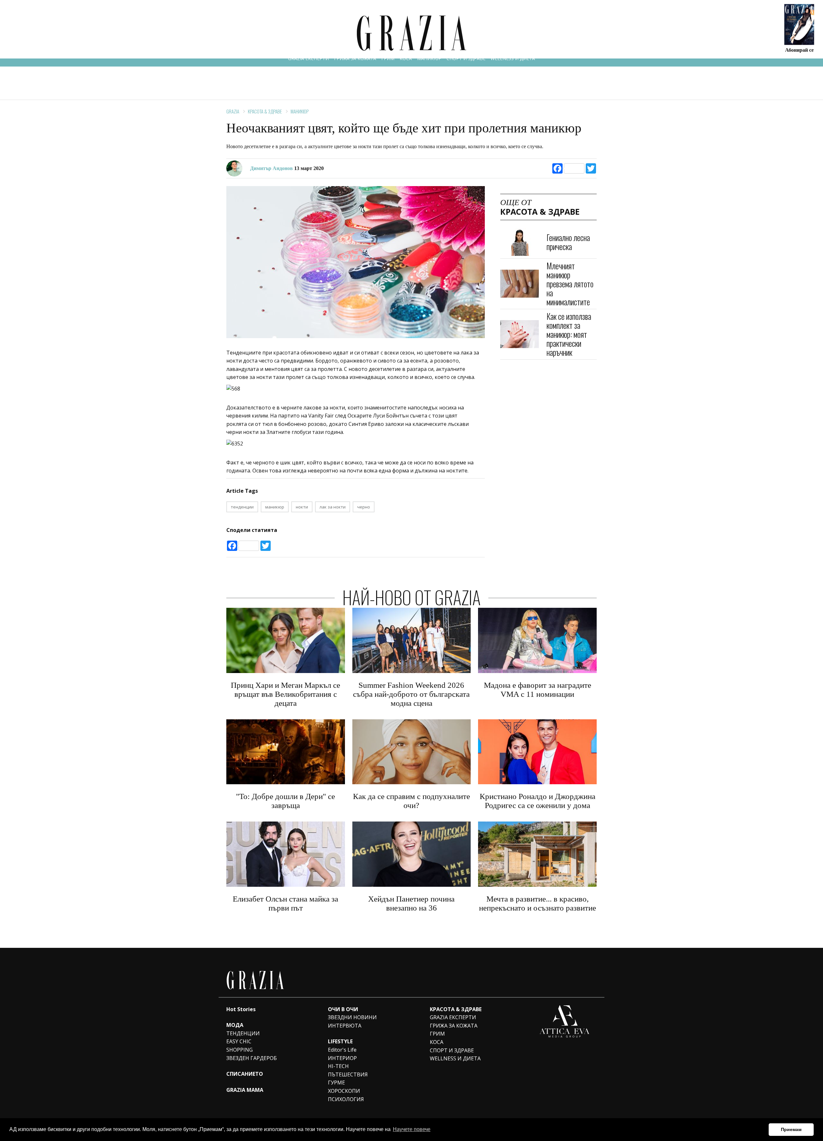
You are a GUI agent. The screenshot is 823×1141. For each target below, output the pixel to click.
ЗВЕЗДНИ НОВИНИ (352, 1017)
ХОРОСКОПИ (344, 1090)
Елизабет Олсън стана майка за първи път (285, 903)
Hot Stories (241, 1009)
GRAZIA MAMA (244, 1089)
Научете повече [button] (411, 1129)
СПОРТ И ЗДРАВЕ (466, 58)
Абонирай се (799, 49)
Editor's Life (342, 1049)
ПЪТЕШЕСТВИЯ (348, 1074)
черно (363, 507)
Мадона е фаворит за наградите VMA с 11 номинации (537, 689)
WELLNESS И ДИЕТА (513, 58)
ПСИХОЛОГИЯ (346, 1099)
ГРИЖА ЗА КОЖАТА (355, 58)
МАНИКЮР (429, 58)
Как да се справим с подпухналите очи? (411, 801)
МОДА (234, 1025)
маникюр (274, 507)
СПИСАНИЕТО (244, 1073)
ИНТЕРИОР (342, 1058)
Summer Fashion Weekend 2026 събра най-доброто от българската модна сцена (411, 694)
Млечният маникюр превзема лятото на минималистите (570, 284)
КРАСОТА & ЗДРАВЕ (265, 111)
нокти (302, 507)
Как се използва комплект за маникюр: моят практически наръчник (569, 334)
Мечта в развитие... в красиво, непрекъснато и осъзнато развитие (537, 903)
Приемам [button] (791, 1129)
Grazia (232, 111)
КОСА (406, 58)
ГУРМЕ (336, 1082)
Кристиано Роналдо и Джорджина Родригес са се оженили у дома (537, 801)
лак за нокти (333, 507)
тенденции (242, 507)
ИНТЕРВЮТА (344, 1025)
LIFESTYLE (340, 1041)
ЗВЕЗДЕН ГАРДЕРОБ (251, 1058)
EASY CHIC (238, 1041)
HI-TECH (338, 1066)
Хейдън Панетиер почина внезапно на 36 (411, 903)
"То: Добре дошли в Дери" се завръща (285, 801)
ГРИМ (387, 58)
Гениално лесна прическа (568, 241)
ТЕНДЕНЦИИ (243, 1033)
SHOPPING (239, 1049)
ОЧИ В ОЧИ (343, 1009)
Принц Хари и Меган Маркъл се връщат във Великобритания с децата (285, 694)
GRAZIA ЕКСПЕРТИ (308, 58)
